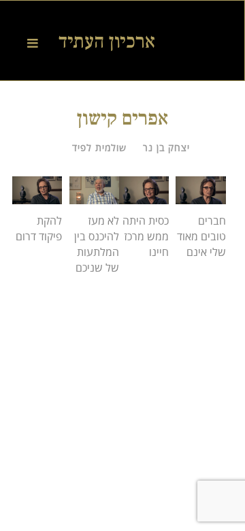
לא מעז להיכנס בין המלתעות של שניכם (96, 243)
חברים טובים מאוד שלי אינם (201, 235)
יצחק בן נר (166, 147)
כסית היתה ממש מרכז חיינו (145, 235)
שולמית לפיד (99, 147)
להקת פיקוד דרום (39, 228)
